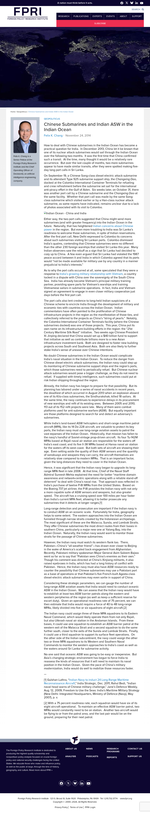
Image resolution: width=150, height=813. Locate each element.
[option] (75, 67)
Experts (97, 16)
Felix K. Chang (53, 135)
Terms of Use (76, 807)
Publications (81, 16)
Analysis (70, 756)
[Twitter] (126, 3)
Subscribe (100, 23)
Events (110, 16)
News (89, 748)
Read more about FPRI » (40, 770)
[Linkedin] (136, 3)
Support (137, 16)
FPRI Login (90, 807)
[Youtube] (88, 783)
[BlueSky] (131, 3)
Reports (112, 757)
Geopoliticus (22, 112)
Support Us (135, 756)
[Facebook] (121, 3)
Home (13, 112)
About (123, 16)
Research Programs (113, 750)
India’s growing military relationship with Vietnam (91, 274)
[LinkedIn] (82, 783)
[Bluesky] (75, 783)
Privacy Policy (61, 807)
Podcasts (92, 756)
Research (63, 16)
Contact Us (135, 748)
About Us (71, 748)
